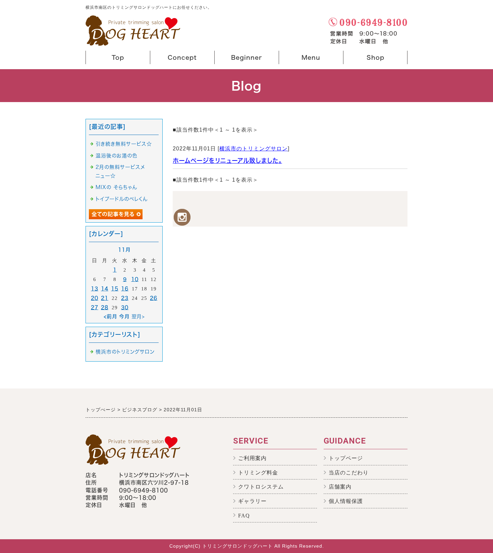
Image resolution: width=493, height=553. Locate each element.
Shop (365, 59)
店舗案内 (340, 487)
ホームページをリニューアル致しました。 (227, 160)
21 (104, 298)
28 (104, 307)
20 (94, 298)
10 (135, 279)
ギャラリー (252, 501)
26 (153, 298)
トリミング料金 (258, 472)
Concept (175, 59)
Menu (301, 59)
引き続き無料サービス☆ (124, 143)
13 (94, 288)
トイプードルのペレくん (122, 198)
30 (124, 307)
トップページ (346, 458)
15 (114, 288)
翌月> (138, 316)
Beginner (240, 59)
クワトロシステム (261, 487)
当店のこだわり (349, 472)
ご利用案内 (252, 458)
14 (104, 288)
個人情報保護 (346, 501)
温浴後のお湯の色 (117, 155)
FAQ (244, 515)
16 (124, 288)
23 (124, 298)
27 (94, 307)
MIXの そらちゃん (117, 187)
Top (118, 57)
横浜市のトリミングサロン (253, 148)
